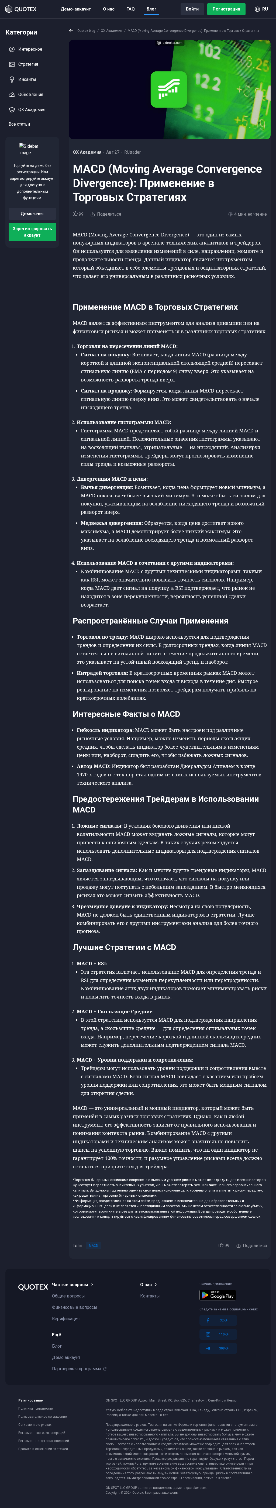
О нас (109, 9)
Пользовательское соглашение (42, 1417)
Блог (152, 9)
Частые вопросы (70, 1284)
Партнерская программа (76, 1368)
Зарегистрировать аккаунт (32, 232)
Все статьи (19, 124)
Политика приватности (35, 1408)
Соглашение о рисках (34, 1425)
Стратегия (28, 64)
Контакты (150, 1296)
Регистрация (226, 9)
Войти (192, 9)
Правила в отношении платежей (43, 1449)
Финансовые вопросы (74, 1307)
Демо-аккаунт (76, 9)
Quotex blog (86, 31)
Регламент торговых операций (41, 1433)
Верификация (66, 1318)
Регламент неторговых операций (43, 1441)
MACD (93, 1246)
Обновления (30, 94)
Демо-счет (32, 213)
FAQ (130, 9)
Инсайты (27, 79)
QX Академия (31, 109)
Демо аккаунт (66, 1357)
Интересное (30, 49)
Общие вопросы (68, 1296)
